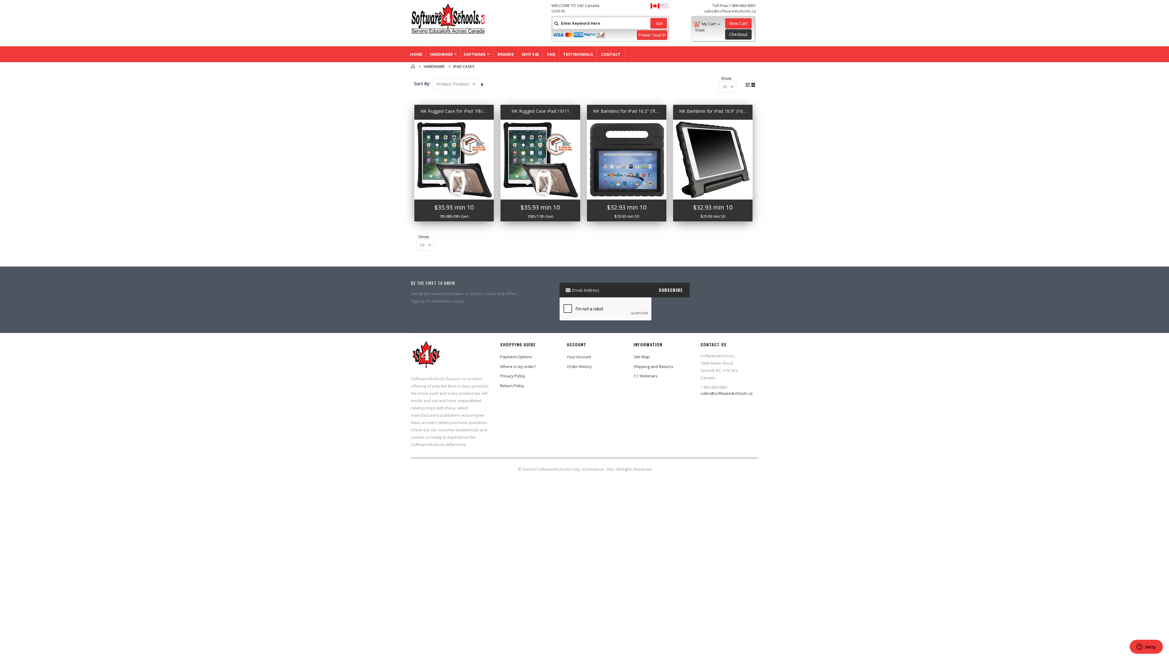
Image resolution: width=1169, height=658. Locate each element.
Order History (579, 366)
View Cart (738, 23)
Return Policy (512, 385)
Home (413, 66)
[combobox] (610, 23)
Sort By (422, 84)
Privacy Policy (512, 376)
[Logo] (426, 357)
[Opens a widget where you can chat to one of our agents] (1146, 647)
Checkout (738, 34)
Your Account (579, 356)
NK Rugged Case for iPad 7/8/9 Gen (454, 111)
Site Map (642, 356)
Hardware (434, 66)
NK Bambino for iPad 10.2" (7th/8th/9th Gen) (627, 111)
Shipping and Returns (653, 366)
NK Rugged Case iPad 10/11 (540, 111)
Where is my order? (518, 366)
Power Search (652, 35)
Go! (659, 23)
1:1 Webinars (646, 376)
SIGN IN (558, 11)
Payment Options (516, 356)
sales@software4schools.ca (730, 11)
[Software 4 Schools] (459, 18)
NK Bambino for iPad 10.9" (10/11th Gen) (713, 111)
